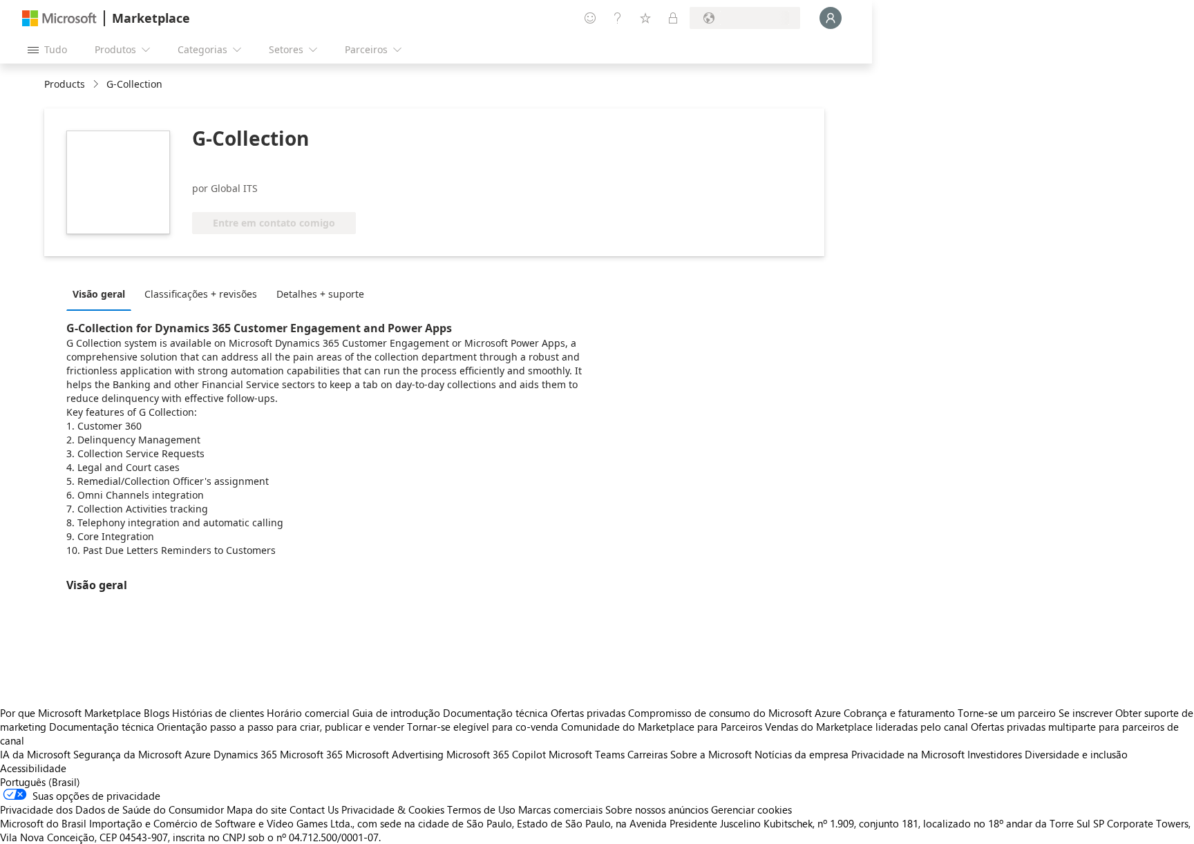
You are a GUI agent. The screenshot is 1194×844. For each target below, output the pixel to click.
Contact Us (314, 809)
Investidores (994, 754)
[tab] (102, 293)
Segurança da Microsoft (127, 754)
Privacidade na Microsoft (908, 754)
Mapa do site (257, 809)
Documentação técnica (495, 713)
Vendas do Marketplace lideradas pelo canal (866, 726)
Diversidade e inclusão (1076, 754)
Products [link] (64, 83)
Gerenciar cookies (751, 809)
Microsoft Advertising (394, 754)
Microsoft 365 (311, 754)
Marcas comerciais (560, 809)
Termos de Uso (481, 809)
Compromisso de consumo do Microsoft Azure (736, 713)
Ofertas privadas (588, 713)
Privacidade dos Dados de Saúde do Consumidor (112, 809)
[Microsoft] (59, 18)
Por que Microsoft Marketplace (70, 713)
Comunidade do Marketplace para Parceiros (661, 726)
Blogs (156, 713)
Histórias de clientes (218, 713)
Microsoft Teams (587, 754)
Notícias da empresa (802, 754)
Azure (197, 754)
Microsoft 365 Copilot (496, 754)
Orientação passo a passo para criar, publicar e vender (280, 726)
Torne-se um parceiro (1007, 713)
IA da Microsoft (35, 754)
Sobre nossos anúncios (656, 809)
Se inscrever (1085, 713)
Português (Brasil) (40, 782)
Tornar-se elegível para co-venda (482, 726)
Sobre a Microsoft (711, 754)
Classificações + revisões (200, 293)
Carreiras (647, 754)
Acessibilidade (33, 768)
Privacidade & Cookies (392, 809)
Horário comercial (308, 713)
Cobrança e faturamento (899, 713)
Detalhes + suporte (320, 293)
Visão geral (99, 293)
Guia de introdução (396, 713)
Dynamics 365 (245, 754)
